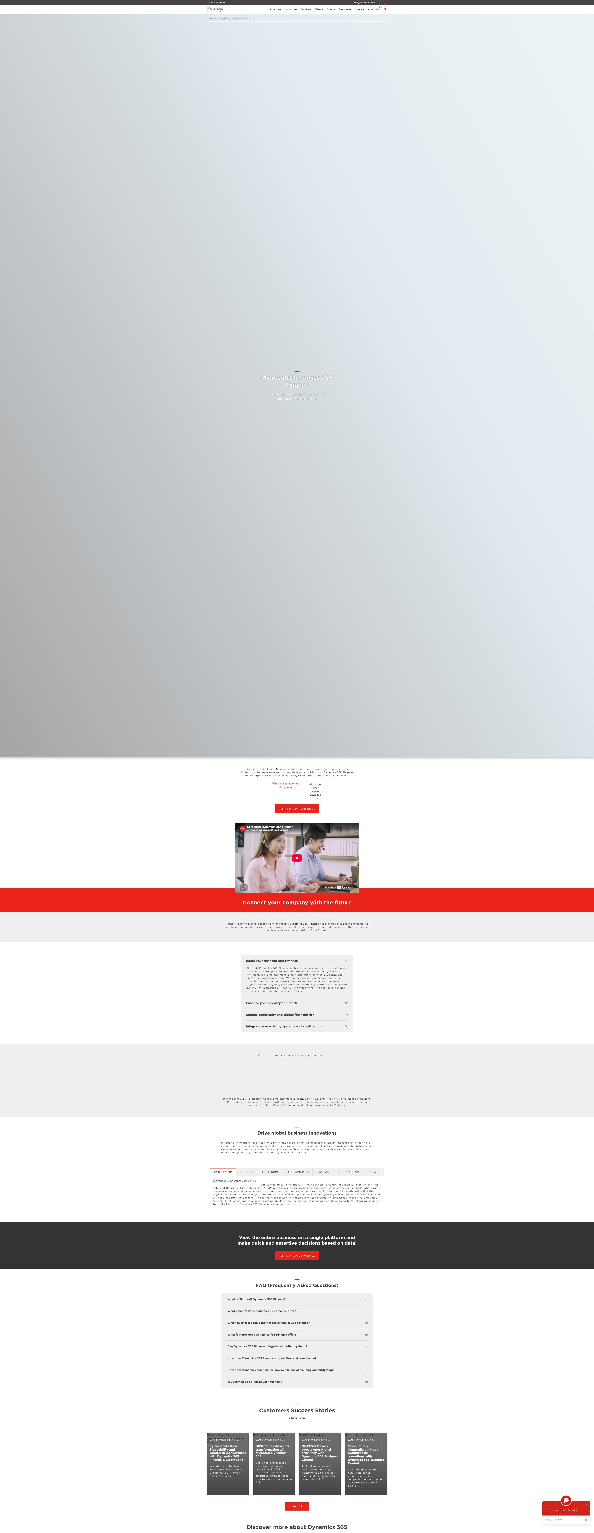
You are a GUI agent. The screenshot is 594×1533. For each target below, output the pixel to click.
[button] (384, 9)
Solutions (275, 9)
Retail (373, 1172)
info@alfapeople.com (364, 3)
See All (297, 1506)
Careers (359, 9)
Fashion (323, 1172)
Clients (319, 9)
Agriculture (222, 1172)
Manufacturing (297, 1172)
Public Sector (348, 1172)
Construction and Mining (258, 1172)
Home (210, 18)
